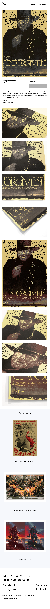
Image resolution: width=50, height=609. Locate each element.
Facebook (9, 585)
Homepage (43, 4)
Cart (33, 4)
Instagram (9, 589)
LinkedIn (42, 589)
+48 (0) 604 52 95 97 (16, 576)
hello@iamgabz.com (16, 579)
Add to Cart (38, 85)
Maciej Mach (13, 599)
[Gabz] (6, 4)
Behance (42, 585)
